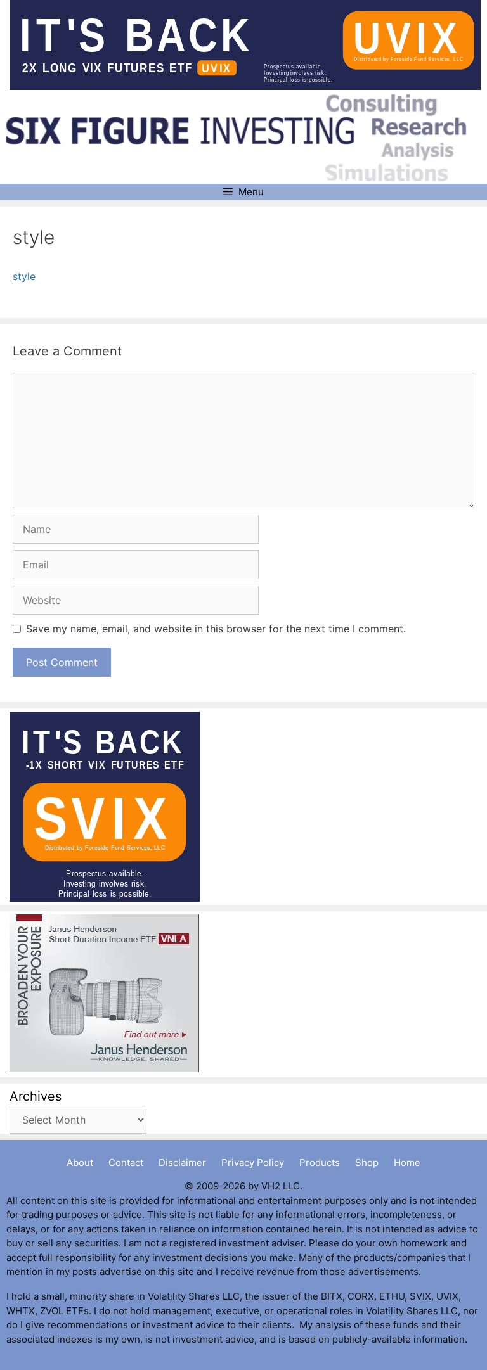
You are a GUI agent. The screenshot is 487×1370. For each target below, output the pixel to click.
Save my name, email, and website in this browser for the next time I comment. (216, 628)
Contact (125, 1162)
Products (319, 1162)
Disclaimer (182, 1162)
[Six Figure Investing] (245, 137)
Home (407, 1162)
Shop (367, 1162)
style (24, 276)
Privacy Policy (252, 1162)
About (80, 1162)
